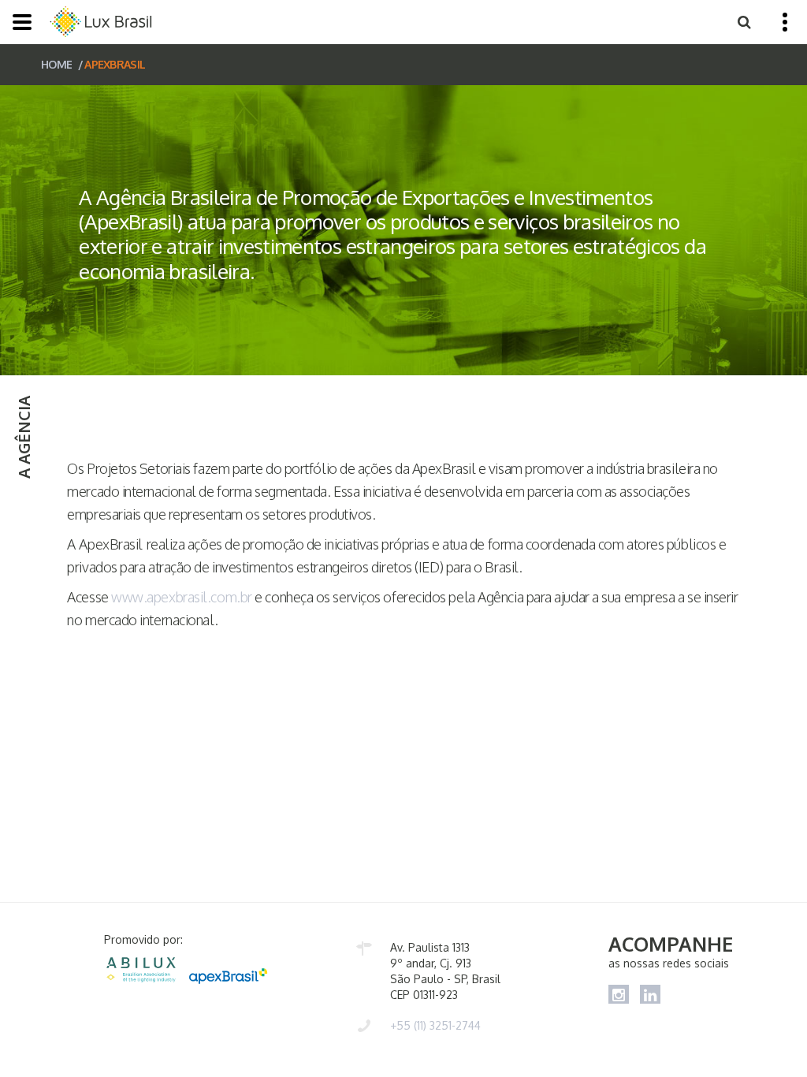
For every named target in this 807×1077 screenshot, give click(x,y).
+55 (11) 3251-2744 (435, 1025)
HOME (56, 64)
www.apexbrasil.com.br (181, 597)
